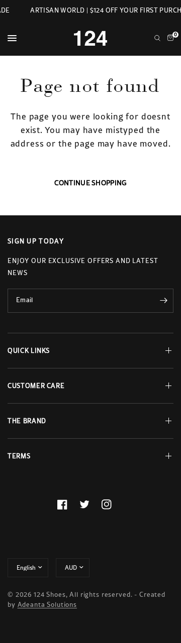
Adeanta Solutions (47, 604)
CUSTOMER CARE (36, 386)
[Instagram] (113, 504)
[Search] (157, 38)
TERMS (19, 456)
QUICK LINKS (29, 350)
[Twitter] (90, 504)
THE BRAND (27, 421)
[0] (168, 38)
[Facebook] (68, 504)
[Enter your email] (163, 301)
